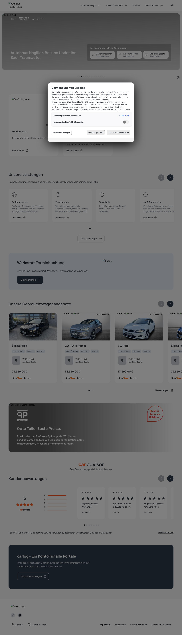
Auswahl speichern (96, 133)
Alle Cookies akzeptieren (118, 133)
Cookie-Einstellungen (61, 133)
